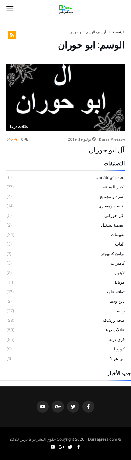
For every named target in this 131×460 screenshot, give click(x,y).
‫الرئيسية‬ (119, 32)
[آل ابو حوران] (65, 97)
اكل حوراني (114, 215)
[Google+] (58, 407)
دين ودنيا (117, 301)
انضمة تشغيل (113, 224)
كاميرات (118, 263)
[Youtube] (43, 407)
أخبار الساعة (114, 186)
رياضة (119, 310)
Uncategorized (110, 177)
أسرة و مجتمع (112, 196)
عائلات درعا (19, 126)
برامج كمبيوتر (113, 253)
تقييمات (118, 234)
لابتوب (119, 272)
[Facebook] (88, 407)
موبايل (119, 282)
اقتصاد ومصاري (111, 205)
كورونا (119, 348)
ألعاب (120, 244)
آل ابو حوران (107, 150)
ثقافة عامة (115, 291)
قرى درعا (116, 339)
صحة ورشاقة (113, 320)
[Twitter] (73, 407)
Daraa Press (110, 139)
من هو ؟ (117, 358)
